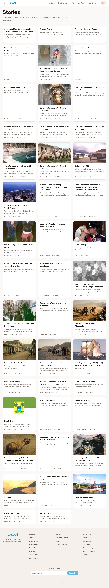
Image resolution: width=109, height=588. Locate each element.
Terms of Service (89, 551)
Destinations (62, 3)
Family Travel (33, 548)
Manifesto (92, 3)
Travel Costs (33, 555)
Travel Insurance (61, 545)
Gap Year (32, 551)
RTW (72, 3)
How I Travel (81, 3)
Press (85, 555)
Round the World (62, 538)
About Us (86, 538)
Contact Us (87, 541)
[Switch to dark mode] (103, 3)
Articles (52, 3)
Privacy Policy (88, 548)
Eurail (58, 541)
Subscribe (73, 573)
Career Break (33, 545)
